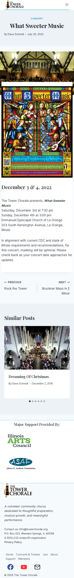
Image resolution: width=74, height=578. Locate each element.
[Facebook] (10, 567)
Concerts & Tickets (28, 554)
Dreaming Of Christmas (29, 376)
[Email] (37, 567)
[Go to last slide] (10, 362)
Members (24, 558)
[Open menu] (67, 5)
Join (45, 554)
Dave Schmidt (16, 34)
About (54, 554)
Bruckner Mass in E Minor (56, 288)
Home (9, 554)
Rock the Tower (15, 285)
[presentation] (37, 348)
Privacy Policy (13, 542)
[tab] (30, 401)
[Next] (64, 362)
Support (10, 558)
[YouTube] (24, 567)
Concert (37, 18)
